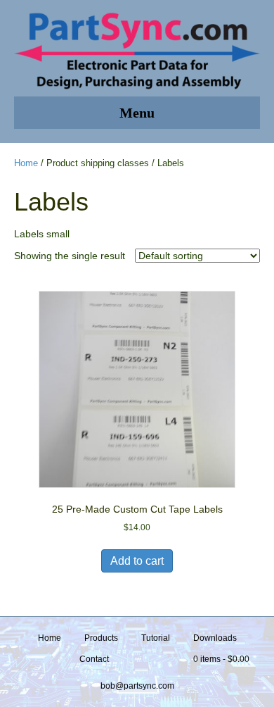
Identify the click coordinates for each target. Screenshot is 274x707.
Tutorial (155, 638)
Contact (94, 659)
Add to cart (137, 561)
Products (101, 638)
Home (26, 163)
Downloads (215, 638)
